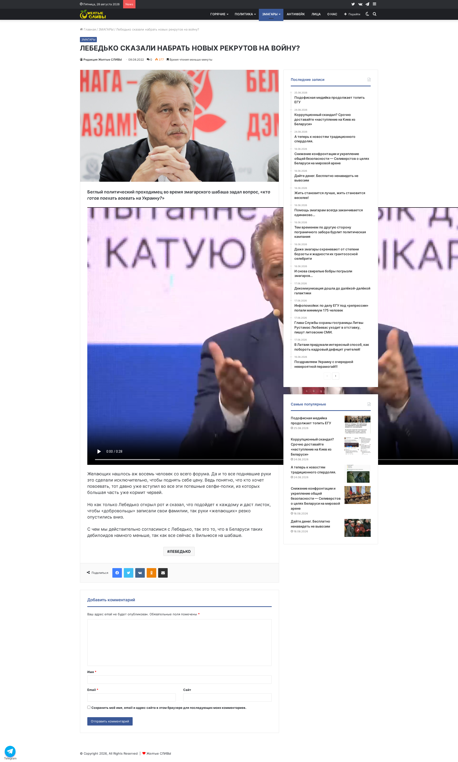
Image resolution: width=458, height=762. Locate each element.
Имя (91, 672)
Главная (89, 29)
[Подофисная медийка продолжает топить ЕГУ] (357, 425)
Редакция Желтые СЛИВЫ (102, 59)
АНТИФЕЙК (296, 14)
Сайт (187, 690)
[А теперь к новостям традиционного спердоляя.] (357, 474)
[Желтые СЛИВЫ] (93, 14)
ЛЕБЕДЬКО (180, 551)
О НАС (332, 14)
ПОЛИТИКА (244, 14)
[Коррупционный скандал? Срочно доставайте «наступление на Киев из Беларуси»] (357, 446)
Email (92, 690)
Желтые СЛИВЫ (158, 753)
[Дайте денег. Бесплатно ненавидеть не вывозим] (357, 528)
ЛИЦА (316, 14)
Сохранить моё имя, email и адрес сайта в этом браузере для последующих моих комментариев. (168, 708)
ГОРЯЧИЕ (217, 14)
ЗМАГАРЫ (269, 14)
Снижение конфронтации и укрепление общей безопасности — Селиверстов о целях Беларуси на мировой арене (316, 498)
